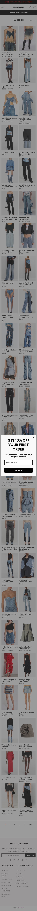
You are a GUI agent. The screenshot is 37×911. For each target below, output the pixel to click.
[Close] (33, 437)
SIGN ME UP (19, 470)
